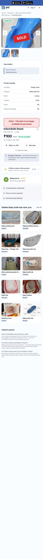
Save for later (23, 150)
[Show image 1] (6, 53)
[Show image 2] (15, 53)
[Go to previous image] (4, 33)
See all (38, 207)
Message (32, 145)
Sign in (33, 7)
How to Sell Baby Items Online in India (15, 334)
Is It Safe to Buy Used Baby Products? (15, 343)
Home (3, 13)
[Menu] (39, 7)
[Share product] (37, 129)
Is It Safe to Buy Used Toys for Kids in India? (17, 351)
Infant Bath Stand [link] (17, 15)
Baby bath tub (6, 15)
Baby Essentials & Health (23, 13)
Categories (10, 13)
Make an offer (14, 145)
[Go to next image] (38, 33)
